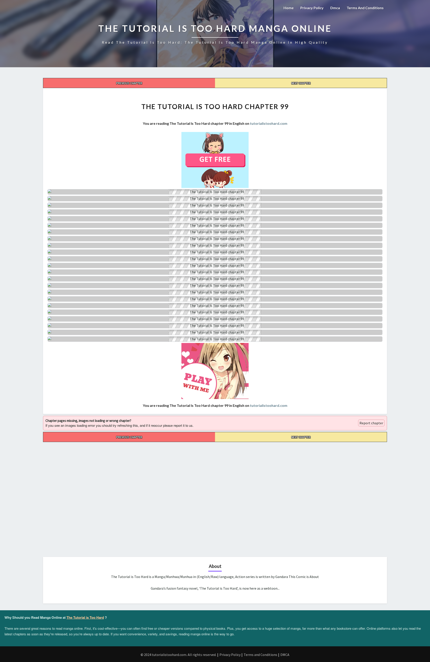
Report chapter (371, 423)
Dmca (335, 8)
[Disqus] (215, 498)
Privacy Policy (312, 8)
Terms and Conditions (365, 8)
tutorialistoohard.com (268, 123)
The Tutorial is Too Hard (85, 617)
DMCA (284, 654)
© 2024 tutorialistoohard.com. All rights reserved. (178, 654)
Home (289, 8)
